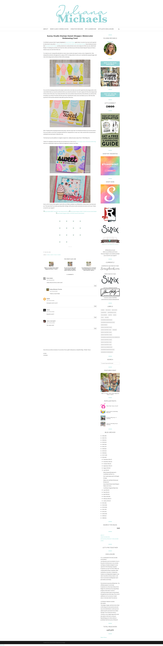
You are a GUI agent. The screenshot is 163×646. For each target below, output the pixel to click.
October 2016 (106, 463)
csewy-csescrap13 (51, 321)
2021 (103, 446)
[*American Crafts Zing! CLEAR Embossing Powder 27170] (66, 242)
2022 (103, 444)
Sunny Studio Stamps (70, 42)
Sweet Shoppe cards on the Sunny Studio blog (86, 141)
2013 (103, 507)
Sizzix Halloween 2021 (106, 347)
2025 (103, 438)
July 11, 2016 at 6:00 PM (51, 322)
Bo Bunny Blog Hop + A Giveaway (111, 418)
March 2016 (106, 496)
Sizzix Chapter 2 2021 (106, 342)
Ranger (115, 329)
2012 (103, 509)
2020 (103, 448)
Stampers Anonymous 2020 (108, 322)
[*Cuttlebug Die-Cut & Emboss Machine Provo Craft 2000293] (59, 242)
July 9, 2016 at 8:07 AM (50, 280)
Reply (95, 285)
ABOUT (102, 535)
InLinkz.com (70, 246)
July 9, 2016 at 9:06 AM (50, 300)
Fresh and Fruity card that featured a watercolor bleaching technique (70, 44)
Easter (106, 317)
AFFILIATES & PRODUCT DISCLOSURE (109, 538)
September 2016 (107, 465)
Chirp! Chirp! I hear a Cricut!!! (112, 405)
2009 (103, 515)
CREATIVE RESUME (105, 537)
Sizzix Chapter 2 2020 (106, 339)
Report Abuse (104, 637)
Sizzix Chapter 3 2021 (106, 344)
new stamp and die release (51, 45)
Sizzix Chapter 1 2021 (106, 329)
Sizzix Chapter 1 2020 (106, 332)
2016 (103, 457)
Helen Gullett (50, 278)
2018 (103, 453)
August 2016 (106, 468)
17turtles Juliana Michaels (51, 642)
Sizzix (114, 314)
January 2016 (106, 500)
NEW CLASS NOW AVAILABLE (110, 63)
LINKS (102, 540)
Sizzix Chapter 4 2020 (106, 334)
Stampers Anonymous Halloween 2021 (110, 337)
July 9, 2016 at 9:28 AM (50, 311)
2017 (103, 455)
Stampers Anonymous (106, 319)
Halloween (104, 314)
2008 (103, 518)
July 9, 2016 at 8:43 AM (53, 291)
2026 (103, 435)
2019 (103, 450)
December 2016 (106, 459)
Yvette (48, 309)
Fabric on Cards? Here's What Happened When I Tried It (110, 394)
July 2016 (105, 470)
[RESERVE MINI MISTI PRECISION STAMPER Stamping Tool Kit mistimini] (66, 221)
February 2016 (106, 498)
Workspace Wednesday (107, 352)
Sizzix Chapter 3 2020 (106, 327)
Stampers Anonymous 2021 (107, 349)
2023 (103, 442)
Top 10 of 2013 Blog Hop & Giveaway (112, 424)
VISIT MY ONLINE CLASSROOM (110, 94)
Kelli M (48, 298)
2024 (103, 440)
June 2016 (105, 490)
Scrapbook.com (112, 312)
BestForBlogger (62, 642)
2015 (103, 503)
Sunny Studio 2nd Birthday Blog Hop (112, 412)
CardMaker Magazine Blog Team (110, 488)
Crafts (110, 314)
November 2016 (107, 461)
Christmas (103, 312)
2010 (103, 513)
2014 (103, 505)
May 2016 (105, 492)
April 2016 (105, 494)
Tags (102, 317)
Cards (48, 254)
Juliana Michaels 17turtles (56, 289)
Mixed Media (104, 324)
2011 (103, 511)
